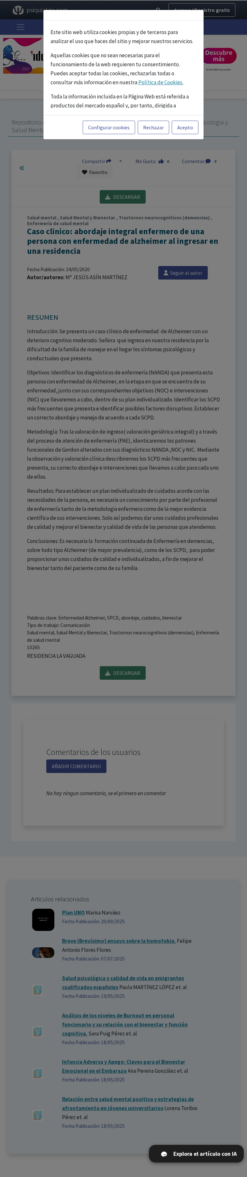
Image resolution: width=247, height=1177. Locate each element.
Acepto (185, 127)
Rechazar (153, 127)
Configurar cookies (109, 127)
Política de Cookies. (160, 82)
